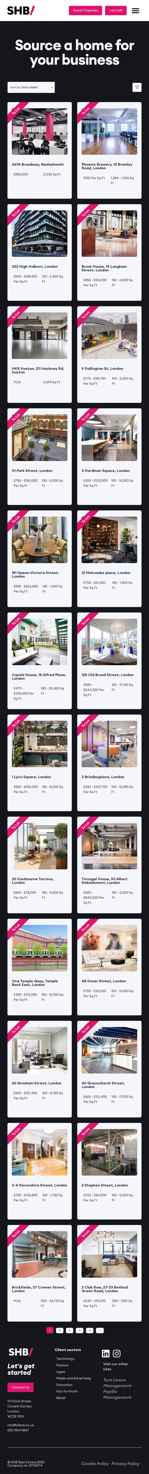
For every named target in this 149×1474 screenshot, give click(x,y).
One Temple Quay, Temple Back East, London (35, 983)
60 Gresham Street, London (36, 1083)
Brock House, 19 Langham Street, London (104, 268)
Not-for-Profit (67, 1391)
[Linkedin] (105, 1353)
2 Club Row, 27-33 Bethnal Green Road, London (105, 1289)
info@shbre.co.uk (20, 1425)
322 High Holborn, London (35, 266)
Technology (65, 1358)
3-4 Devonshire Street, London (39, 1185)
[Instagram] (116, 1353)
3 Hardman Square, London (106, 471)
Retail (60, 1398)
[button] (136, 11)
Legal (60, 1371)
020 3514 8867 (18, 1430)
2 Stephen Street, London (105, 1185)
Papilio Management (117, 1395)
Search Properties (85, 10)
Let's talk (115, 10)
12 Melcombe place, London (106, 573)
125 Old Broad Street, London (108, 675)
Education (64, 1384)
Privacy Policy (125, 1464)
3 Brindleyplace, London (103, 777)
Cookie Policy (95, 1464)
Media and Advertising (73, 1378)
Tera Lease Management (117, 1383)
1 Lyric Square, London (31, 777)
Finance (62, 1365)
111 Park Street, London (32, 471)
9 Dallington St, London (102, 369)
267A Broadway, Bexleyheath (38, 164)
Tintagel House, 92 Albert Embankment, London (105, 881)
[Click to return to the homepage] (9, 10)
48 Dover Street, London (104, 981)
